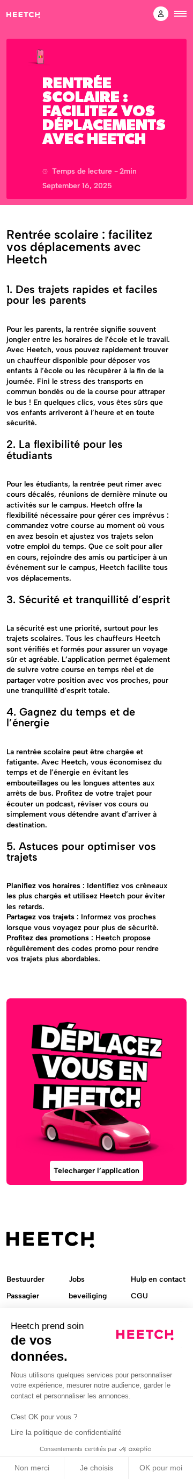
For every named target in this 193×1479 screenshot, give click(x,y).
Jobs (77, 1279)
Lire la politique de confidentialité (66, 1432)
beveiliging (88, 1295)
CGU (139, 1295)
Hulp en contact (158, 1279)
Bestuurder (25, 1279)
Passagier (22, 1295)
